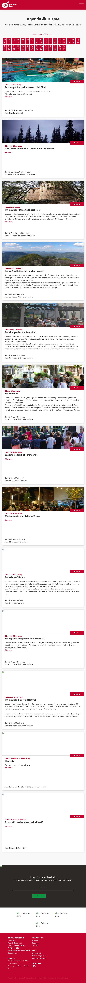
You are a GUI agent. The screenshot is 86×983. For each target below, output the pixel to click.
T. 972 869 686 (13, 948)
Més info (77, 81)
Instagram (35, 940)
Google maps (12, 953)
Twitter (35, 945)
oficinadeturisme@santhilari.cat (19, 950)
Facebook (35, 943)
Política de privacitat (39, 956)
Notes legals (36, 953)
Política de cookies (39, 958)
